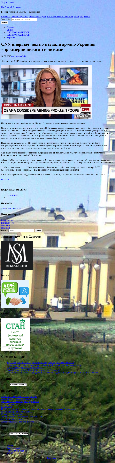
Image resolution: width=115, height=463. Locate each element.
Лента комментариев (17, 451)
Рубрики (5, 433)
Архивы (5, 384)
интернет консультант (11, 419)
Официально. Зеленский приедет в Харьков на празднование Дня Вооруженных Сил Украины (52, 372)
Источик (5, 179)
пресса (10, 208)
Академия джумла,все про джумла (17, 422)
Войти (10, 445)
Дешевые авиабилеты (11, 414)
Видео (10, 30)
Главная (10, 27)
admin (14, 56)
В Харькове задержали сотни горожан (25, 367)
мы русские (6, 406)
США (18, 208)
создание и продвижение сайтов (16, 411)
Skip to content (7, 2)
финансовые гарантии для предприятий (20, 401)
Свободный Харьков (11, 7)
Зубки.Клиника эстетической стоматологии (22, 416)
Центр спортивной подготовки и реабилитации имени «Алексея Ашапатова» (38, 409)
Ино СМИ (22, 56)
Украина (11, 37)
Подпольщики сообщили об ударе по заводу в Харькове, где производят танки (44, 365)
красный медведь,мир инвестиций (17, 399)
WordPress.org (13, 453)
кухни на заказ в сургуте (13, 404)
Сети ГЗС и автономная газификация (19, 396)
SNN (3, 208)
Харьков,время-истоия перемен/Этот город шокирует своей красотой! (40, 362)
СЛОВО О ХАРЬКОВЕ (18, 32)
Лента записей (14, 448)
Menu (4, 22)
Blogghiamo (52, 458)
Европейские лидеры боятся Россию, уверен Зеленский (33, 370)
